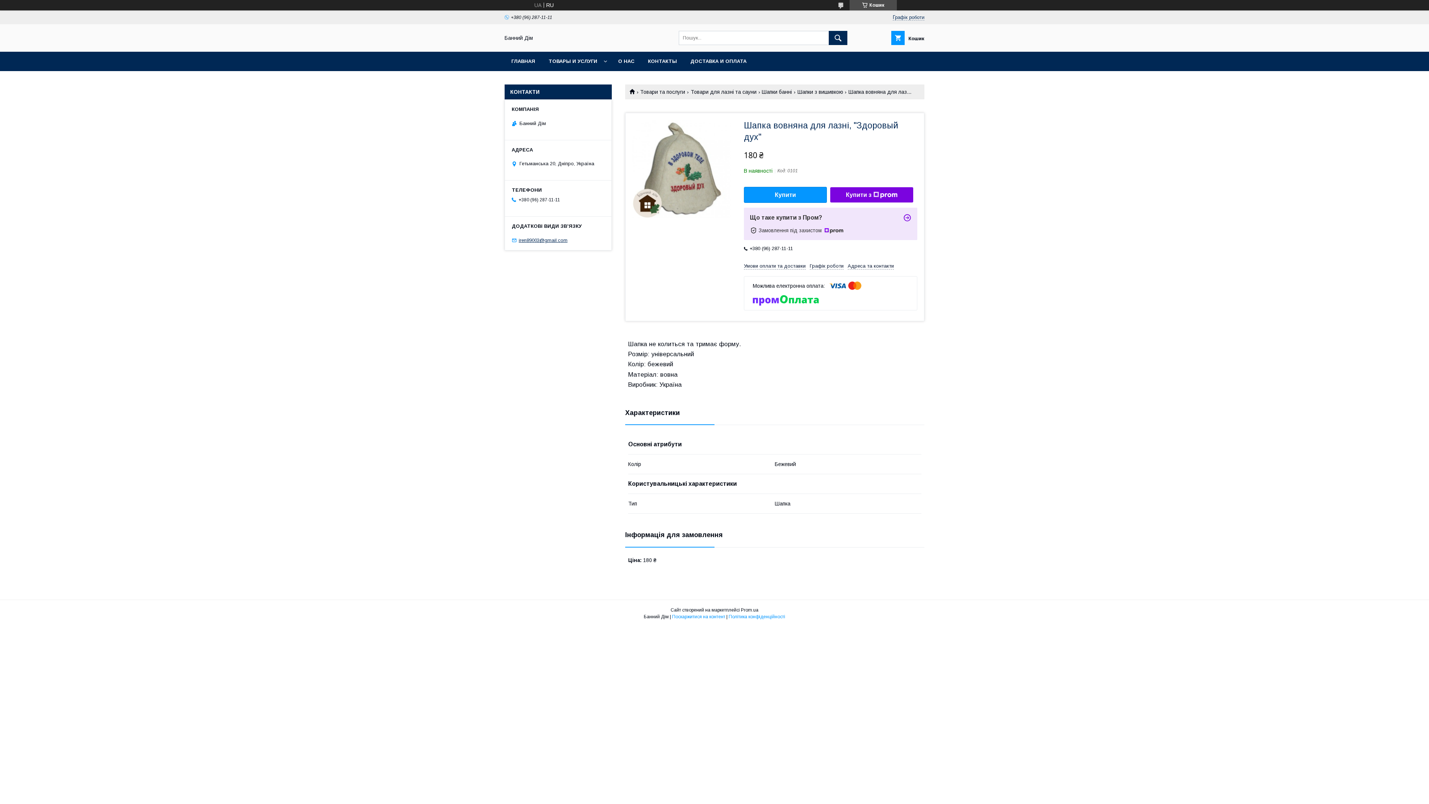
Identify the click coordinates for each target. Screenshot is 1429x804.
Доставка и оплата (718, 61)
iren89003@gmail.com (543, 240)
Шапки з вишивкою (820, 92)
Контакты (662, 61)
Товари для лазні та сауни (724, 92)
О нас (626, 61)
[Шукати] (838, 38)
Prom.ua (749, 610)
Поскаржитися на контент (698, 616)
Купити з (859, 195)
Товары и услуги (573, 61)
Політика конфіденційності (757, 616)
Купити (785, 195)
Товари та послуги (662, 92)
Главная (523, 61)
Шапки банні (777, 92)
